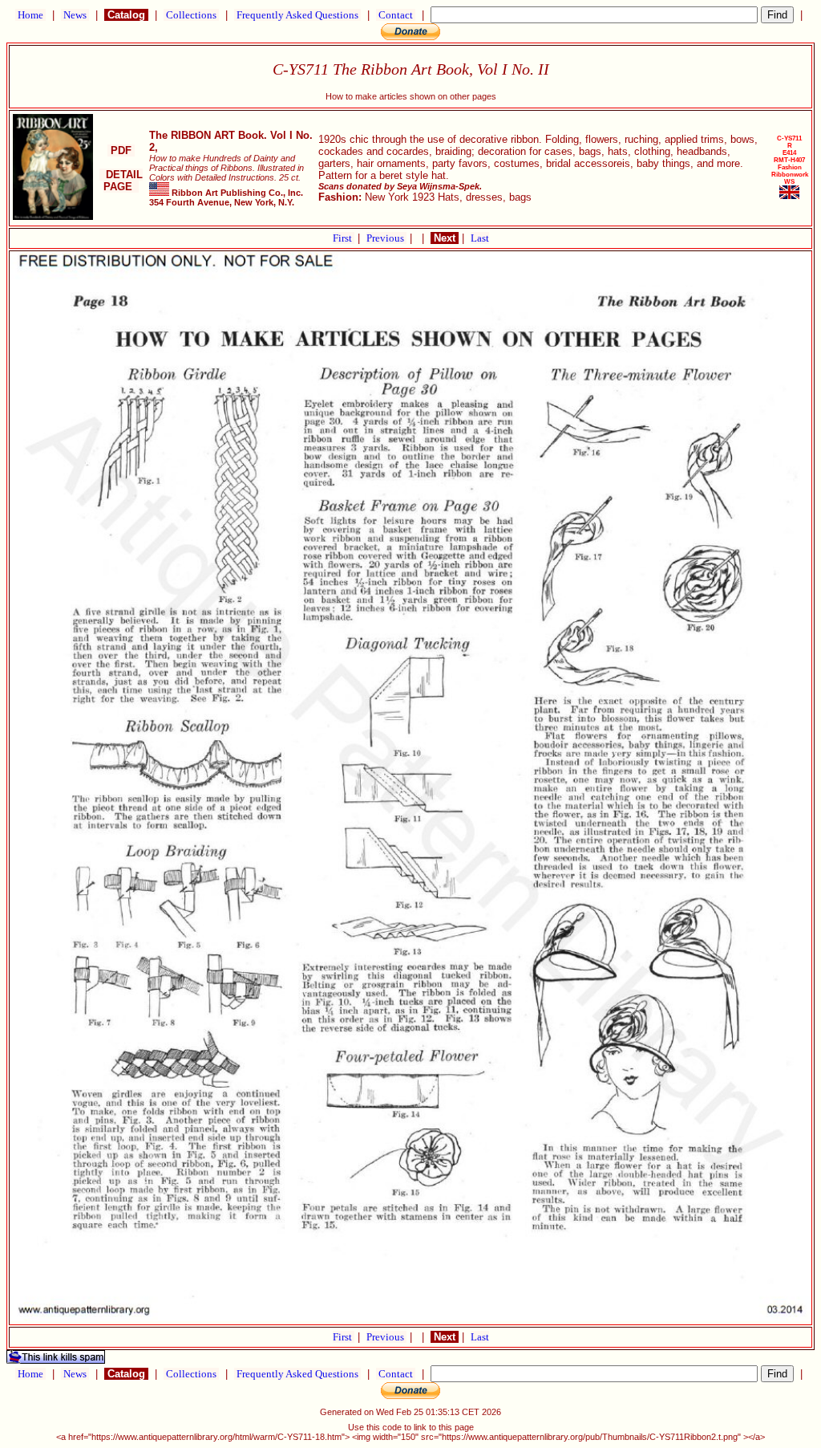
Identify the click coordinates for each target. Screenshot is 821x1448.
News (75, 15)
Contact (395, 15)
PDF (121, 150)
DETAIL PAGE (121, 181)
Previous (386, 238)
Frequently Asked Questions (297, 15)
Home (30, 15)
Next (445, 238)
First (343, 238)
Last (480, 238)
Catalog (126, 15)
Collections (191, 15)
